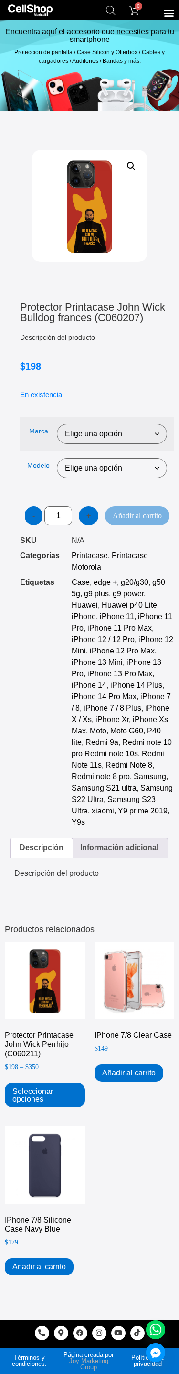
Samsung (150, 776)
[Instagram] (99, 1333)
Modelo (38, 465)
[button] (169, 12)
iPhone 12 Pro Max (122, 651)
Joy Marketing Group (88, 1364)
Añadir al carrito (137, 515)
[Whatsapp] (155, 1329)
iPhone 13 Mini (97, 662)
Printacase (90, 556)
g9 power (128, 594)
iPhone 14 (89, 685)
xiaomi (103, 811)
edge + (105, 582)
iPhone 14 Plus (136, 685)
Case (81, 582)
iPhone (84, 616)
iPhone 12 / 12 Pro (103, 639)
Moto (98, 731)
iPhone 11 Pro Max (119, 628)
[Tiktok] (137, 1333)
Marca (38, 431)
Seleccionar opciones (32, 1095)
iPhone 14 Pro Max (104, 696)
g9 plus (96, 594)
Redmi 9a (101, 742)
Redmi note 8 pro (101, 776)
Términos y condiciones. (29, 1360)
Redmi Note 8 (128, 765)
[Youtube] (118, 1333)
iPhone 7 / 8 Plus (112, 708)
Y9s (78, 822)
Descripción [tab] (41, 847)
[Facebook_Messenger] (155, 1352)
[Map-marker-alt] (61, 1333)
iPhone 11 (117, 616)
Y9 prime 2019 (143, 811)
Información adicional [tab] (119, 847)
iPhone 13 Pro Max (119, 674)
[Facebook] (80, 1333)
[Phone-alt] (42, 1333)
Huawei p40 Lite (129, 605)
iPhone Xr (112, 719)
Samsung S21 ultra (104, 788)
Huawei (85, 605)
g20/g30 (134, 582)
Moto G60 (126, 731)
